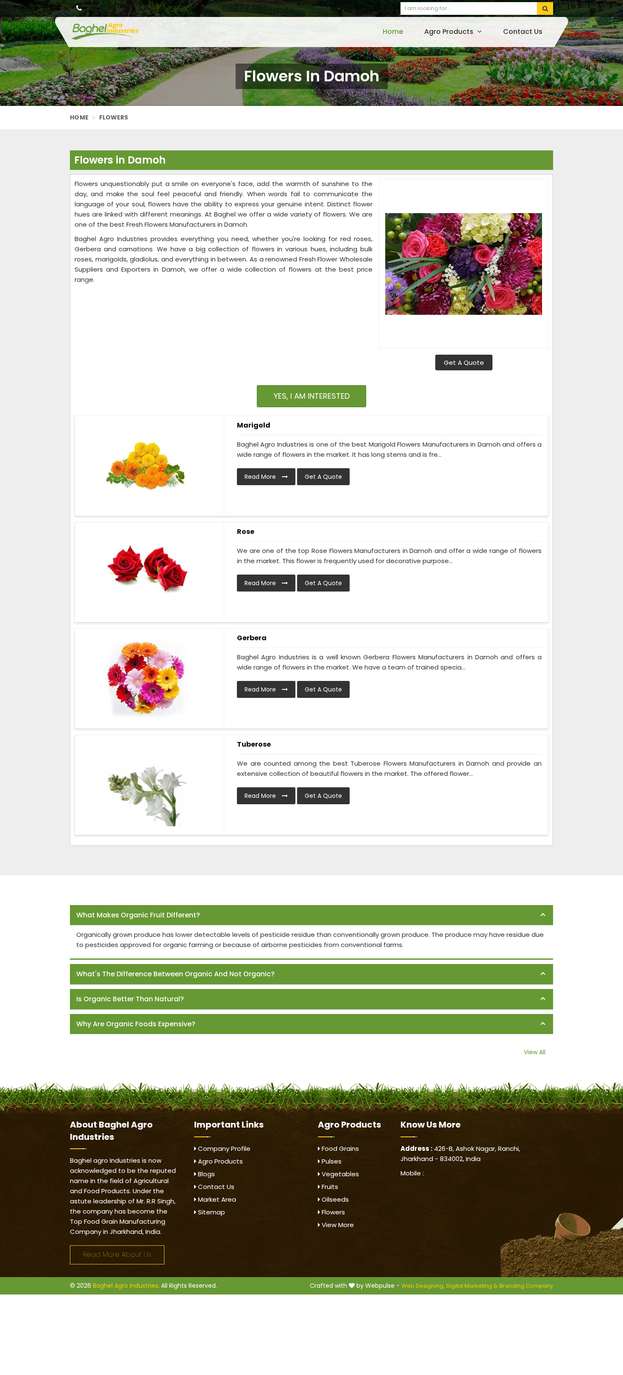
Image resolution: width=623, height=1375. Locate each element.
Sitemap (210, 1212)
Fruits (329, 1186)
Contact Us (522, 31)
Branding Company (526, 1286)
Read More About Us (117, 1254)
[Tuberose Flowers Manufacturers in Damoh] (146, 784)
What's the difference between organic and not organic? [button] (175, 974)
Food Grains (339, 1148)
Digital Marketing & (472, 1286)
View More (337, 1224)
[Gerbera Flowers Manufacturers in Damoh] (146, 677)
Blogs (205, 1173)
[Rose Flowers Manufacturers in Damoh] (146, 571)
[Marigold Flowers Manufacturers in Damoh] (146, 464)
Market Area (216, 1199)
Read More (261, 476)
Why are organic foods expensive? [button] (135, 1024)
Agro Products (449, 31)
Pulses (331, 1161)
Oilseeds (334, 1199)
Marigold (253, 425)
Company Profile (223, 1148)
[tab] (311, 915)
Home (393, 31)
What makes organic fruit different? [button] (138, 915)
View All (534, 1052)
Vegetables (339, 1173)
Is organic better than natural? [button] (130, 999)
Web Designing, (423, 1286)
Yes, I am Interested (312, 396)
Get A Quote (464, 362)
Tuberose (254, 744)
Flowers (332, 1212)
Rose (245, 531)
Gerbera (252, 638)
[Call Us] (79, 8)
